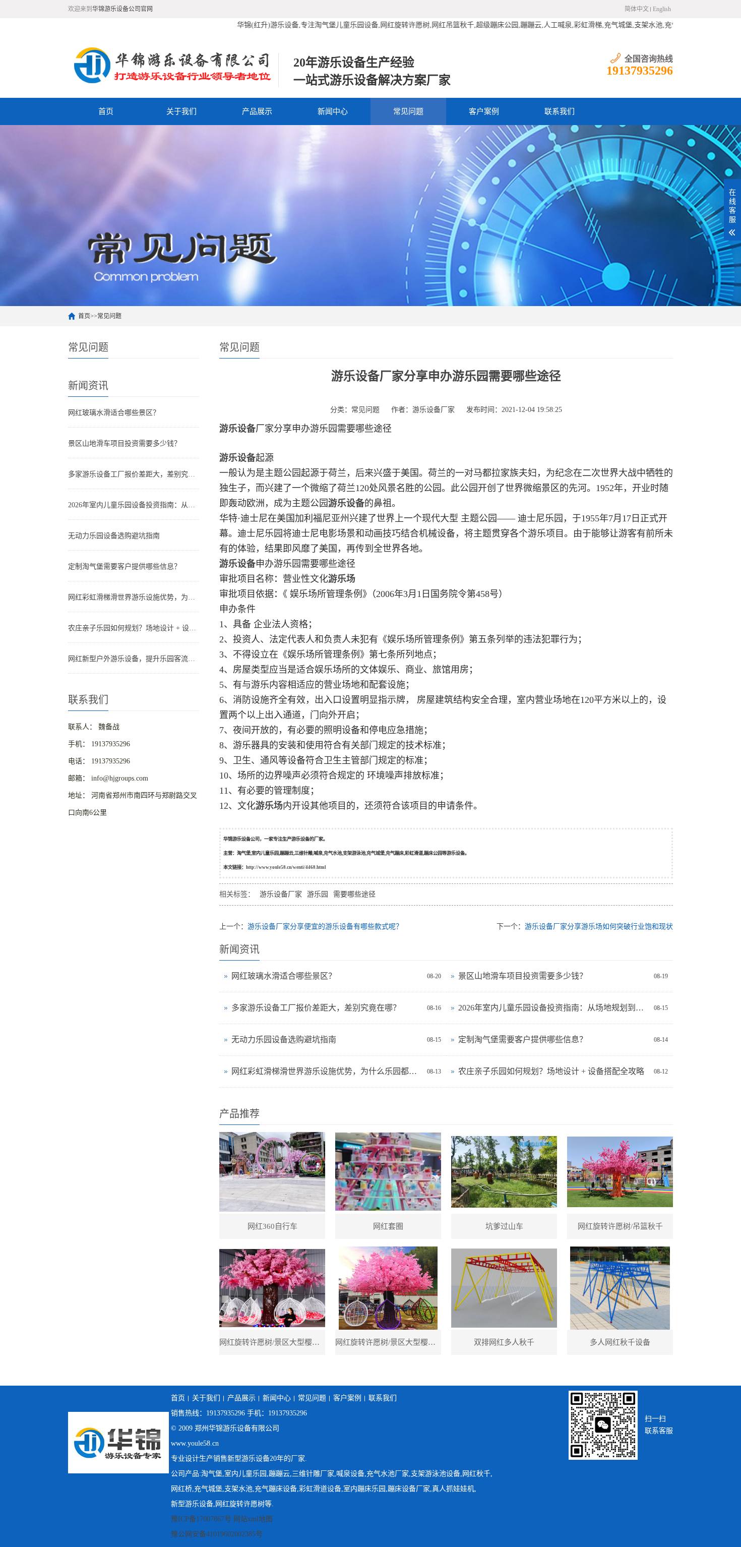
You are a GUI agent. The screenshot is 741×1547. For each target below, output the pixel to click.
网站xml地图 (253, 1519)
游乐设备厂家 (433, 409)
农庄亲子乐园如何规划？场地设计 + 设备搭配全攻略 (133, 628)
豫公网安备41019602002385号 (217, 1534)
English (662, 9)
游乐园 (317, 894)
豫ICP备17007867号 (201, 1519)
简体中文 (637, 9)
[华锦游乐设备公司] (173, 65)
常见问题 (408, 111)
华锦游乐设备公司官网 (122, 9)
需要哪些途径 (354, 894)
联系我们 (559, 111)
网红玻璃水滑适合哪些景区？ (114, 412)
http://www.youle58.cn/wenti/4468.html (286, 867)
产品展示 (257, 111)
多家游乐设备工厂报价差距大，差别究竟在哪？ (133, 474)
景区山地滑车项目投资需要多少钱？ (124, 443)
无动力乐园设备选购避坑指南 (114, 536)
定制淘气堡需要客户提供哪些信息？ (124, 566)
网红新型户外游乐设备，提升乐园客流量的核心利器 (133, 659)
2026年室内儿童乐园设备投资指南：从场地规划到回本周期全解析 (133, 505)
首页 (105, 111)
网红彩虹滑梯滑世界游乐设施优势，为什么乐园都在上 (133, 597)
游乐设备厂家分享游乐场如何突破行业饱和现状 (599, 926)
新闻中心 (333, 111)
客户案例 (484, 111)
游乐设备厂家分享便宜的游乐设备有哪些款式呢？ (325, 926)
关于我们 (181, 111)
